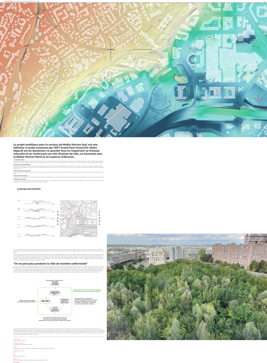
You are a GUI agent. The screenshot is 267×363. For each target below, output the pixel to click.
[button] (147, 287)
